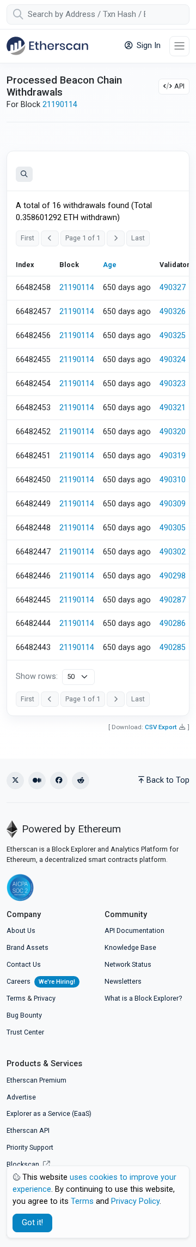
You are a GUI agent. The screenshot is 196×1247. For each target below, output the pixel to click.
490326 (173, 311)
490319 (173, 455)
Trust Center (25, 1032)
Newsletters (123, 981)
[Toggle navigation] (179, 46)
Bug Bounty (24, 1015)
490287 (173, 600)
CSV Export (161, 727)
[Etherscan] (47, 46)
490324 (173, 359)
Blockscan (24, 1164)
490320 (173, 431)
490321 (173, 407)
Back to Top (167, 780)
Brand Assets (27, 947)
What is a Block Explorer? (143, 998)
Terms (16, 998)
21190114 (59, 104)
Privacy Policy (135, 1201)
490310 (173, 479)
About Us (21, 930)
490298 (173, 576)
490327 (173, 287)
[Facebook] (59, 780)
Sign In (147, 45)
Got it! (32, 1222)
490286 (173, 623)
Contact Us (24, 964)
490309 (173, 504)
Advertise (21, 1097)
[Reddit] (80, 780)
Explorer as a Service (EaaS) (49, 1113)
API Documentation (134, 930)
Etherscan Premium (36, 1080)
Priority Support (30, 1147)
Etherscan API (28, 1130)
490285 (173, 647)
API (179, 86)
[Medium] (37, 780)
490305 (173, 528)
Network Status (128, 964)
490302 (173, 552)
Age (110, 265)
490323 (173, 383)
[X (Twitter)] (15, 780)
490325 (173, 335)
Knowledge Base (130, 947)
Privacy (45, 998)
